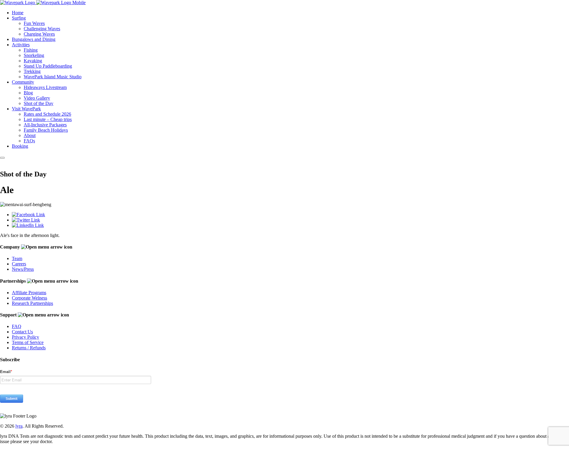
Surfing (19, 17)
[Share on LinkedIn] (28, 225)
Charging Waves (39, 33)
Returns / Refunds (29, 347)
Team (17, 258)
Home (17, 12)
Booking (20, 146)
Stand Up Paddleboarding (48, 66)
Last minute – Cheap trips (48, 119)
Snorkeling (34, 55)
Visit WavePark (26, 108)
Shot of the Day (38, 103)
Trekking (32, 71)
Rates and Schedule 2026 (47, 114)
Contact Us (22, 331)
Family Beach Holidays (46, 130)
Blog (28, 92)
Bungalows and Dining (33, 39)
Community (23, 82)
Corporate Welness (29, 297)
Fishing (31, 49)
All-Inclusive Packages (45, 124)
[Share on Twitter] (26, 219)
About (30, 135)
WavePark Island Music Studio (52, 76)
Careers (19, 263)
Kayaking (33, 60)
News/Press (23, 269)
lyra (19, 426)
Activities (21, 44)
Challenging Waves (42, 28)
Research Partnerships (32, 303)
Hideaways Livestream (45, 87)
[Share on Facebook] (28, 214)
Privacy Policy (25, 337)
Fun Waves (34, 23)
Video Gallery (37, 98)
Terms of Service (28, 342)
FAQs (29, 140)
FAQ (16, 326)
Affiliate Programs (29, 292)
